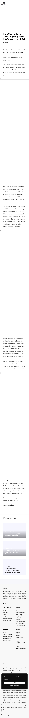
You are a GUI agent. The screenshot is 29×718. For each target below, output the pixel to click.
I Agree (14, 682)
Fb (1, 707)
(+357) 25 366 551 (20, 643)
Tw (1, 705)
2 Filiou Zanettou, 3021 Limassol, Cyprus (20, 635)
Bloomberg (11, 505)
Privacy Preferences (14, 685)
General (6, 42)
